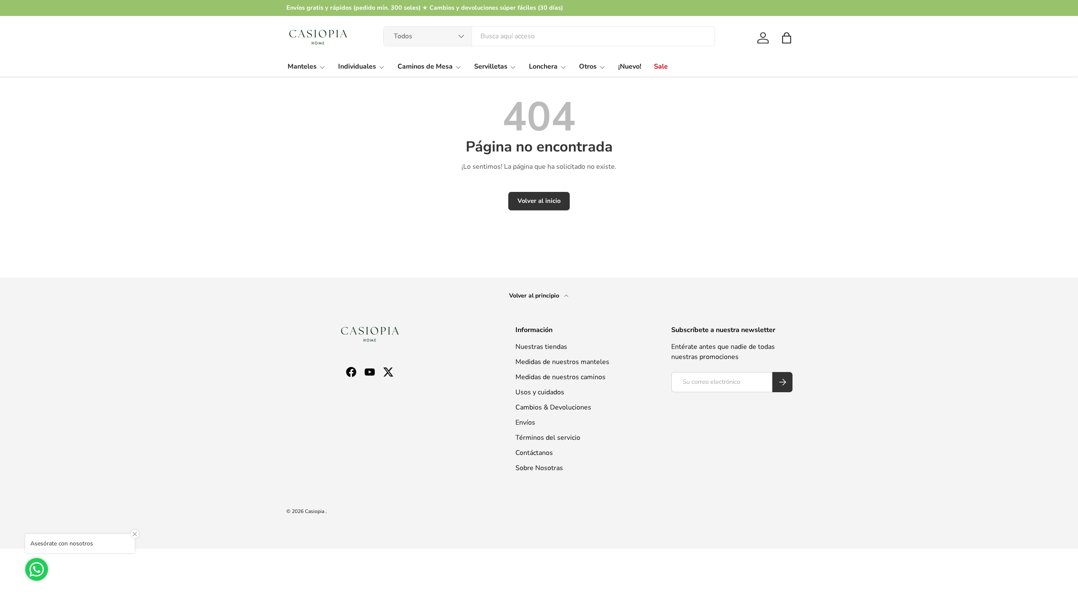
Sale (661, 66)
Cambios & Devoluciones (553, 407)
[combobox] (549, 36)
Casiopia (315, 511)
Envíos (525, 422)
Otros (588, 66)
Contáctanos (534, 452)
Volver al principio (535, 296)
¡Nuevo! (629, 66)
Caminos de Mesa (425, 66)
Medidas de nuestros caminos (560, 377)
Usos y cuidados (539, 392)
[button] (786, 38)
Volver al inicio (539, 201)
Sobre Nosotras (539, 468)
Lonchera (543, 66)
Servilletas (490, 66)
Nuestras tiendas (541, 346)
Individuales (357, 66)
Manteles (302, 66)
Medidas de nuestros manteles (562, 362)
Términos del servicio (547, 437)
